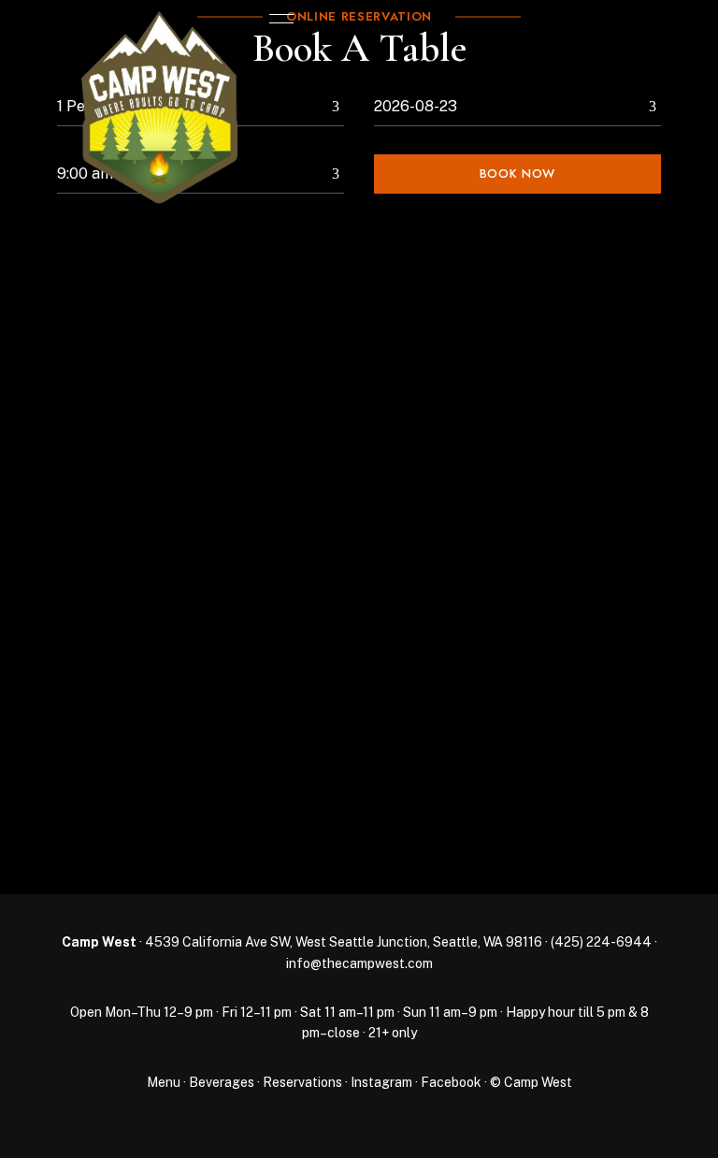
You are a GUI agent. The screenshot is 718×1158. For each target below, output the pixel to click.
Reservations (302, 1082)
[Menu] (276, 18)
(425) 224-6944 (601, 941)
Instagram (381, 1082)
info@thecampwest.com (359, 963)
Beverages (221, 1082)
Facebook (451, 1082)
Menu (163, 1082)
